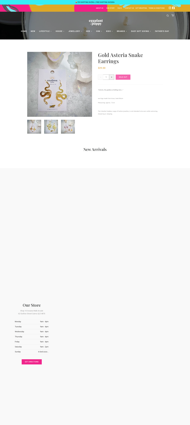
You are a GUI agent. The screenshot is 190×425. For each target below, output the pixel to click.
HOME (24, 31)
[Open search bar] (167, 15)
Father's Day (162, 31)
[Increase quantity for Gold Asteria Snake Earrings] (111, 77)
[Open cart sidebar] (173, 15)
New (33, 31)
